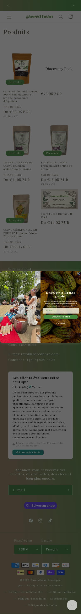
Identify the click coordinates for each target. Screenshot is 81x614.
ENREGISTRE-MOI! (61, 317)
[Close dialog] (78, 273)
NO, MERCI (60, 323)
